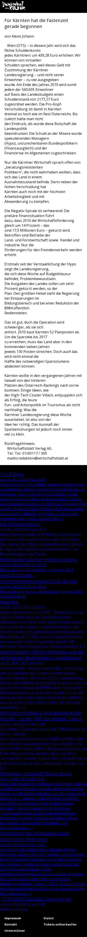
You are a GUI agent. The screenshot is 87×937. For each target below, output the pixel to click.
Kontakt (10, 924)
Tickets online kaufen (60, 924)
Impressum (12, 918)
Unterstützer (14, 931)
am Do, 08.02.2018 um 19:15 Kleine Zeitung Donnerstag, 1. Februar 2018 (38, 564)
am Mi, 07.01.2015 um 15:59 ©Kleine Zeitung (36, 904)
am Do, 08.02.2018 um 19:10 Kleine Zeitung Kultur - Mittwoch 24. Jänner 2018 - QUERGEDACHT (41, 585)
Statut (49, 918)
